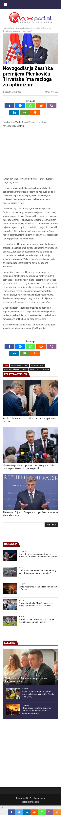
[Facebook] (9, 105)
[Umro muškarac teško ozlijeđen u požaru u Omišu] (10, 588)
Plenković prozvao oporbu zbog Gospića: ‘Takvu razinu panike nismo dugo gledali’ (29, 467)
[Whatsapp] (30, 105)
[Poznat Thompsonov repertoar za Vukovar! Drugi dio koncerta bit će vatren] (10, 555)
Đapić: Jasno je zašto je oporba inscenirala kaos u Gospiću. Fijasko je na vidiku (38, 694)
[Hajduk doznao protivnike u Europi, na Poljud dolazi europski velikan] (10, 621)
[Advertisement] (30, 152)
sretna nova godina (39, 369)
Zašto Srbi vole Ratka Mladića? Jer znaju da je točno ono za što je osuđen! (38, 571)
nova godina (37, 365)
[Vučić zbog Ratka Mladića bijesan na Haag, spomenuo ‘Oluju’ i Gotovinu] (10, 604)
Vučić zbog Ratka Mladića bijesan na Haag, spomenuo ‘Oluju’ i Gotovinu (36, 604)
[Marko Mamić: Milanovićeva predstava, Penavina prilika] (30, 667)
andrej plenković (19, 365)
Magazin (23, 551)
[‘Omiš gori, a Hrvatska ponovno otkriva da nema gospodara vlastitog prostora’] (13, 709)
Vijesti (11, 28)
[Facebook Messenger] (20, 105)
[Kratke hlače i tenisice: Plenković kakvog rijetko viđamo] (30, 398)
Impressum (39, 798)
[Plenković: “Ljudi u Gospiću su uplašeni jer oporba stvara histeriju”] (30, 492)
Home (5, 28)
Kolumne (26, 689)
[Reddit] (41, 105)
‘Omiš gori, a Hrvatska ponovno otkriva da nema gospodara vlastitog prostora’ (36, 710)
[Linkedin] (14, 112)
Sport (22, 616)
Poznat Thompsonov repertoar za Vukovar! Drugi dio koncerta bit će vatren (38, 555)
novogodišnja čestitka (15, 369)
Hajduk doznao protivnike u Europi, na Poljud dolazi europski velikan (36, 620)
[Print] (35, 112)
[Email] (25, 112)
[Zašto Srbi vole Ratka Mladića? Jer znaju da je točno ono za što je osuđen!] (10, 572)
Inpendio (34, 802)
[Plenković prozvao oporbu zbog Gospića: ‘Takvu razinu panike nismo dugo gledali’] (30, 445)
